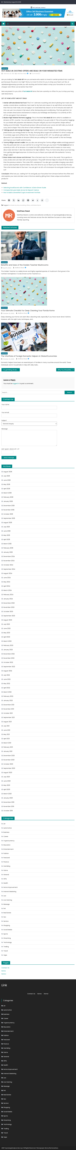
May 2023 (6, 633)
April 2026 (6, 489)
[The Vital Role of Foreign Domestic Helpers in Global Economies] (38, 337)
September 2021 (9, 717)
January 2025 (8, 552)
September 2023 (9, 616)
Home (3, 971)
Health (5, 883)
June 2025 (6, 531)
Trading (6, 947)
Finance (6, 862)
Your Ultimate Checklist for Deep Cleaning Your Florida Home (28, 310)
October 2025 (8, 514)
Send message (9, 458)
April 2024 (6, 586)
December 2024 (9, 556)
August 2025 (7, 523)
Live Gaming (7, 900)
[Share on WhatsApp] (23, 200)
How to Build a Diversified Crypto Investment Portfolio (21, 193)
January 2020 (8, 798)
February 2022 (8, 696)
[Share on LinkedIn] (18, 200)
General (6, 875)
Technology (7, 942)
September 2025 (9, 518)
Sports (5, 934)
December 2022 (9, 654)
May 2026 (6, 484)
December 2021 (8, 705)
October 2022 (8, 662)
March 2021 (7, 743)
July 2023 (6, 624)
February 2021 (8, 747)
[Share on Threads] (42, 200)
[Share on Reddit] (33, 200)
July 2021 (6, 726)
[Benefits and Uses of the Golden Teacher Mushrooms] (38, 245)
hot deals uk (12, 205)
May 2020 (6, 785)
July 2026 (6, 476)
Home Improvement (10, 887)
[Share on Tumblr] (37, 200)
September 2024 (9, 569)
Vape (5, 955)
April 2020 (6, 789)
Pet (4, 908)
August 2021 (7, 722)
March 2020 (7, 794)
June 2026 (7, 480)
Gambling (6, 866)
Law (4, 896)
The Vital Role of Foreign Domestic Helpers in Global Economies (29, 356)
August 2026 (7, 472)
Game (5, 870)
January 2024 (8, 599)
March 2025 (7, 544)
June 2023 (6, 628)
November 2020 (8, 760)
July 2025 (6, 527)
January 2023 (8, 650)
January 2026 (8, 501)
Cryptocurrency (8, 841)
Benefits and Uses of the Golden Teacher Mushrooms (24, 265)
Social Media (7, 930)
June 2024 (7, 578)
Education (6, 845)
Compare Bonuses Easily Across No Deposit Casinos (21, 190)
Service (6, 921)
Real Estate (7, 913)
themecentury (53, 1148)
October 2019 (8, 811)
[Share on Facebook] (9, 200)
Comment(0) (36, 73)
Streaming (7, 938)
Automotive (7, 828)
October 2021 (8, 713)
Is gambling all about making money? (12, 370)
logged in (16, 383)
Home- (3, 974)
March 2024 (7, 590)
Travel (5, 951)
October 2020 (8, 764)
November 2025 (8, 510)
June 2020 (7, 781)
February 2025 (8, 548)
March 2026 (7, 493)
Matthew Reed (22, 73)
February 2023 (8, 645)
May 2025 (6, 535)
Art (4, 824)
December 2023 (9, 603)
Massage (6, 904)
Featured (4, 68)
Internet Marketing (9, 892)
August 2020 (7, 772)
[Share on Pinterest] (28, 200)
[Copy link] (47, 200)
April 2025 (6, 539)
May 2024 (6, 582)
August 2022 (7, 671)
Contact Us (5, 968)
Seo (4, 917)
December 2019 (8, 802)
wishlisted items (36, 205)
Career (5, 836)
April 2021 (6, 739)
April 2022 (6, 688)
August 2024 (7, 573)
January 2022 (8, 700)
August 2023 (7, 620)
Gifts (5, 879)
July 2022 (6, 675)
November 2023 (8, 607)
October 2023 (8, 611)
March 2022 (7, 692)
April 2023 (6, 637)
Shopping (6, 925)
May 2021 (6, 734)
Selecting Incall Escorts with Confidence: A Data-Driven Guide (24, 188)
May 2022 (6, 684)
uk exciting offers (24, 205)
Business (6, 832)
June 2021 (6, 730)
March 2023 (7, 641)
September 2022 (9, 667)
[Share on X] (14, 200)
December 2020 (9, 756)
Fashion (6, 853)
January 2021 (7, 751)
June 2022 (6, 679)
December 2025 (9, 506)
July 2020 (6, 777)
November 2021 (8, 709)
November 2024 (9, 561)
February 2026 (8, 497)
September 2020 (9, 768)
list (18, 205)
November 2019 (8, 806)
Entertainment (8, 849)
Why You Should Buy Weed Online (66, 370)
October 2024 (8, 565)
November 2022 (8, 658)
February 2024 (8, 595)
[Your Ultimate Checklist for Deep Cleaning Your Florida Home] (38, 291)
